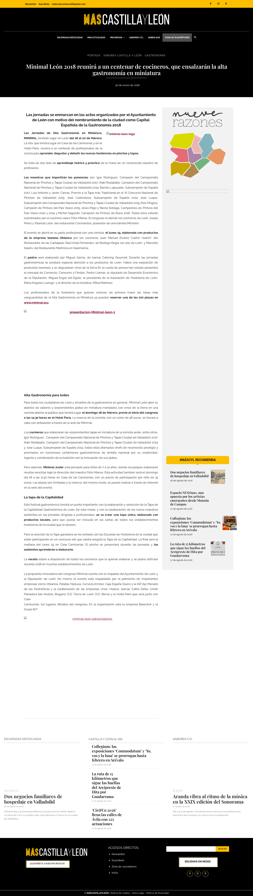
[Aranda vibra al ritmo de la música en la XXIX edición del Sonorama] (211, 767)
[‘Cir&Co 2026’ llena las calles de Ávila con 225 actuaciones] (145, 815)
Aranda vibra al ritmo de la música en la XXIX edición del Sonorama (210, 799)
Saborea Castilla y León (122, 55)
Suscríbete (118, 860)
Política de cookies (120, 893)
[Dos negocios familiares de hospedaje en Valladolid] (218, 477)
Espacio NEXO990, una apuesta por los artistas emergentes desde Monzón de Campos (189, 498)
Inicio (115, 872)
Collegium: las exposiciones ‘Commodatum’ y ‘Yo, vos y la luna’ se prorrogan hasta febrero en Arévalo (195, 524)
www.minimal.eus (36, 302)
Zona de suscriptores (124, 866)
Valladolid (11, 791)
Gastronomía (155, 55)
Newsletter (118, 854)
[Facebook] (211, 4)
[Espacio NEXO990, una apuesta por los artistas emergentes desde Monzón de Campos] (218, 497)
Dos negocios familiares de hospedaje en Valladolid (189, 474)
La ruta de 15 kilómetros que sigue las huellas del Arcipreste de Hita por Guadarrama (187, 550)
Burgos (178, 791)
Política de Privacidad (157, 893)
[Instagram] (218, 4)
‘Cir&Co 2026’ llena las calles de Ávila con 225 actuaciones (107, 816)
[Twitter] (226, 4)
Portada (94, 55)
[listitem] (179, 154)
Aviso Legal (138, 893)
